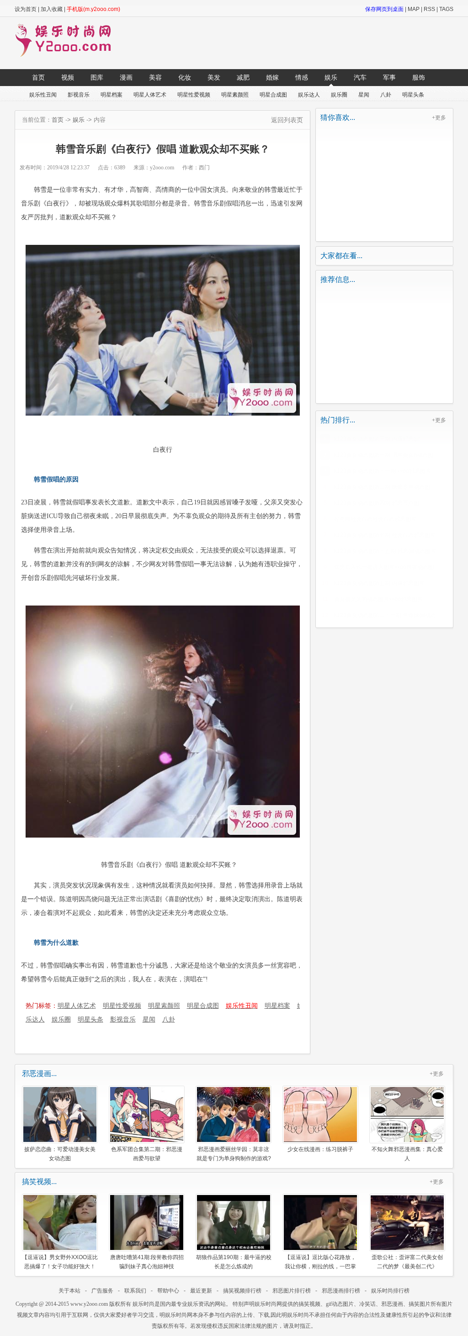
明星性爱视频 (193, 95)
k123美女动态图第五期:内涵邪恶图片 (379, 583)
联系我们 (135, 1290)
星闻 (363, 95)
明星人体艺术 (149, 95)
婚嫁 (272, 77)
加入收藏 (52, 9)
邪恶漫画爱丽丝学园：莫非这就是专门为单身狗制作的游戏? (234, 1153)
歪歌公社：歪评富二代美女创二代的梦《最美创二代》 (407, 1261)
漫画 (126, 77)
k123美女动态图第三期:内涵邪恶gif (377, 439)
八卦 (385, 95)
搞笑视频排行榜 (242, 1290)
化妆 (184, 77)
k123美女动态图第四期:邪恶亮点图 (376, 503)
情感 (301, 77)
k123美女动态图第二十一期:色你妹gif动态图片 (390, 615)
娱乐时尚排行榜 (390, 1290)
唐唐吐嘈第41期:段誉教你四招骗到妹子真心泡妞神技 (147, 1261)
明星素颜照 (235, 95)
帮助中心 (168, 1290)
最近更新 (201, 1290)
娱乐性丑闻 (43, 95)
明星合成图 (273, 95)
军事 (389, 77)
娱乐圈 (339, 95)
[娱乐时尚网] (68, 55)
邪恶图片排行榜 (291, 1290)
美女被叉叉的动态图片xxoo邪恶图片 (378, 599)
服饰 (418, 77)
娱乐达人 (309, 95)
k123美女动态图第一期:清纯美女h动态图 (383, 455)
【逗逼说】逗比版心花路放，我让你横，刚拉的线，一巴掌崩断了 (320, 1261)
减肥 (243, 77)
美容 (155, 77)
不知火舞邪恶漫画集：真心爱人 (407, 1153)
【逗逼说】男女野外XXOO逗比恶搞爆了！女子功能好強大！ (60, 1261)
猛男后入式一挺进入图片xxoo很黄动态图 (384, 567)
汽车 (360, 77)
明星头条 (413, 95)
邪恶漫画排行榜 (341, 1290)
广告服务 (102, 1290)
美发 (213, 77)
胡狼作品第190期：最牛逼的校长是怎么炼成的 (233, 1261)
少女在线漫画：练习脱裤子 (320, 1149)
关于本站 (69, 1290)
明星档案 (111, 95)
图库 (96, 77)
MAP (414, 9)
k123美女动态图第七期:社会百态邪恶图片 (385, 535)
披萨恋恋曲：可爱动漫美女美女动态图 (60, 1153)
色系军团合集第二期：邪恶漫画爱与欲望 (146, 1153)
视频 (67, 77)
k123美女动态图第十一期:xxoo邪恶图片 (382, 471)
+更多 (439, 117)
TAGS (446, 9)
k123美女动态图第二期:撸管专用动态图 (382, 487)
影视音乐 (79, 95)
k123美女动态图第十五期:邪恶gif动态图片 (385, 551)
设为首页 (26, 9)
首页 (38, 77)
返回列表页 (287, 120)
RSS (429, 9)
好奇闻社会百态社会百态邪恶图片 (375, 519)
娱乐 (330, 77)
